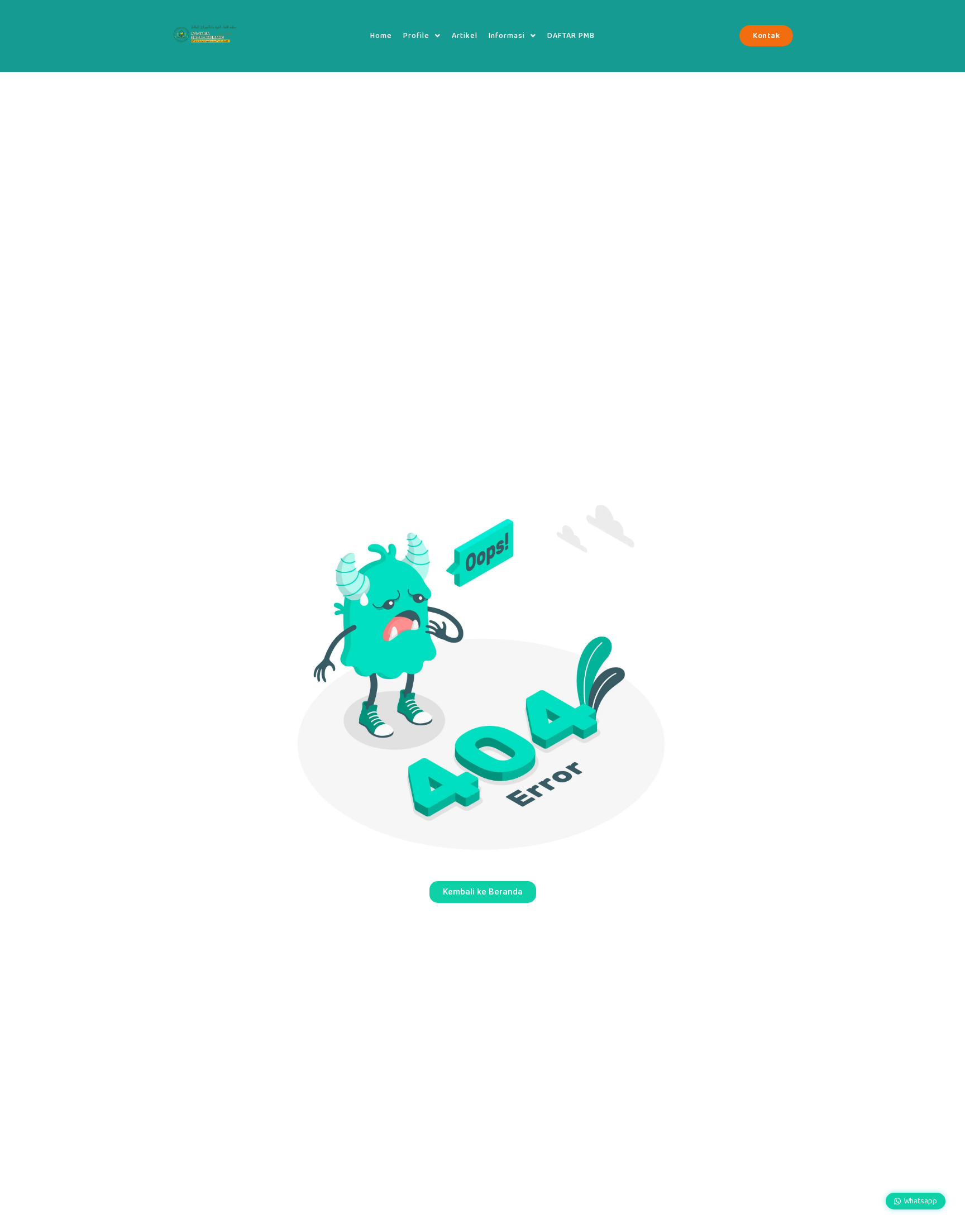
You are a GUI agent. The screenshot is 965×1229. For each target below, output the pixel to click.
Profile (416, 36)
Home (381, 36)
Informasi (507, 36)
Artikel (464, 36)
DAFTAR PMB (571, 36)
